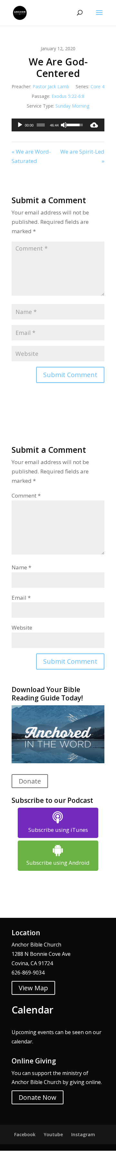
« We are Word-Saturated (31, 156)
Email (21, 597)
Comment (26, 495)
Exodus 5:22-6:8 (68, 96)
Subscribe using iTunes (58, 829)
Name (21, 567)
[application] (48, 125)
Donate (30, 781)
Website (22, 627)
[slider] (41, 125)
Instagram (83, 1134)
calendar (22, 1041)
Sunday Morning (72, 106)
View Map (33, 988)
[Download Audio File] (94, 125)
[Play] (20, 125)
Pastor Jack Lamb (51, 86)
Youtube (53, 1134)
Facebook (24, 1134)
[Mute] (64, 125)
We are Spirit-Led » (82, 156)
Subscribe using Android (58, 862)
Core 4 (97, 86)
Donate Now (37, 1097)
